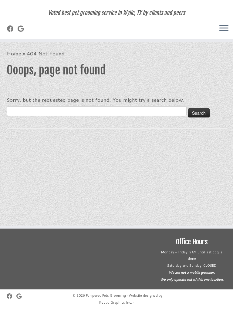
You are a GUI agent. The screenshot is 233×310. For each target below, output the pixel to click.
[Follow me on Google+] (23, 28)
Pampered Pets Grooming (106, 295)
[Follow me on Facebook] (12, 28)
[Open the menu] (223, 28)
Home (14, 53)
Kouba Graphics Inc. (115, 302)
